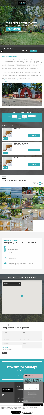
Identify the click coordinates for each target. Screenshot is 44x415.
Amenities (19, 387)
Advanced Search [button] (19, 118)
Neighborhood (20, 389)
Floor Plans (19, 385)
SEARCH (34, 50)
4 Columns (40, 183)
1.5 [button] (25, 116)
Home (18, 383)
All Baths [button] (20, 116)
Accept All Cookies (16, 412)
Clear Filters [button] (25, 118)
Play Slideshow (34, 183)
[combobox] (7, 51)
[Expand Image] (5, 192)
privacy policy (5, 347)
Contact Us (19, 390)
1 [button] (23, 116)
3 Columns (37, 183)
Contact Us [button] (34, 135)
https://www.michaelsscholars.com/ (10, 79)
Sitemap (22, 398)
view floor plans (15, 29)
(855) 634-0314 (42, 3)
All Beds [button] (9, 116)
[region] (22, 410)
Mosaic (42, 183)
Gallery (18, 386)
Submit (4, 352)
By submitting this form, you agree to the (12, 345)
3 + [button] (15, 116)
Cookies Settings (27, 412)
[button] (4, 138)
